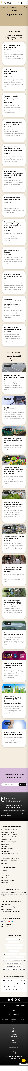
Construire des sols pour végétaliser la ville (12, 46)
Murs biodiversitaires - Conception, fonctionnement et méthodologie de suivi (13, 173)
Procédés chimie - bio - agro (10, 853)
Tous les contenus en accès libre (11, 911)
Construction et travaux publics (11, 834)
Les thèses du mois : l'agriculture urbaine (10, 409)
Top (4, 980)
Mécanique (5, 851)
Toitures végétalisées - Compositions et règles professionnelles (11, 98)
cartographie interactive (15, 892)
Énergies (4, 863)
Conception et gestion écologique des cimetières (13, 328)
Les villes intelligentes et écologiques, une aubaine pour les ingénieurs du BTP (12, 602)
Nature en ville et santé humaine (11, 251)
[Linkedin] (12, 921)
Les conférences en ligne (9, 907)
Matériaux (5, 846)
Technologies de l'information (10, 858)
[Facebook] (2, 921)
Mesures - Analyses (7, 849)
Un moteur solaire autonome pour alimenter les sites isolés (13, 634)
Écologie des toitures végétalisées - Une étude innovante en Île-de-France (13, 148)
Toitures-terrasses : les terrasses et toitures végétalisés (11, 71)
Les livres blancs (6, 904)
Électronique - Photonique (9, 861)
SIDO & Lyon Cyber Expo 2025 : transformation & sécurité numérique (13, 665)
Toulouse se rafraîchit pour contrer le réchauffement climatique (13, 569)
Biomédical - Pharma (8, 832)
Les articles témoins (7, 909)
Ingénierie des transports (9, 842)
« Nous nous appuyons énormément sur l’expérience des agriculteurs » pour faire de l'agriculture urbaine (13, 505)
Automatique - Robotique (9, 830)
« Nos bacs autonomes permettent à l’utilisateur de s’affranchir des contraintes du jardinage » (13, 470)
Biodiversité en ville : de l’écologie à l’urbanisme (12, 198)
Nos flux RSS (5, 927)
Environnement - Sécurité (9, 837)
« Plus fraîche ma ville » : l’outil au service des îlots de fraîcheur (14, 538)
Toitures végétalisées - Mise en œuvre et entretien (13, 123)
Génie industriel (6, 839)
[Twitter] (5, 921)
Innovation (5, 844)
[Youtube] (9, 921)
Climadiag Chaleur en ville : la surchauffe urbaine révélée (13, 733)
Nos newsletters (6, 924)
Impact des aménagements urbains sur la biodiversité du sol (13, 276)
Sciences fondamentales (9, 856)
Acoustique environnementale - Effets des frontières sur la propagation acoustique (12, 302)
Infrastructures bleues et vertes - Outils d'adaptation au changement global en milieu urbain (13, 224)
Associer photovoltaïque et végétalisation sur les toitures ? (14, 377)
